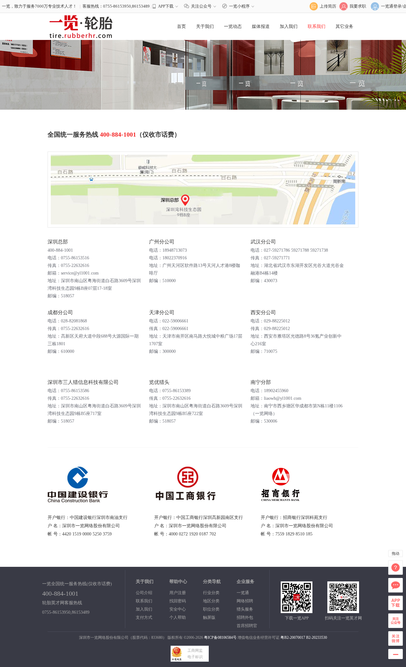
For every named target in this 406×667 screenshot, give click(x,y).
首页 (181, 26)
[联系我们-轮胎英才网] (81, 26)
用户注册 (177, 592)
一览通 (243, 592)
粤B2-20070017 (292, 637)
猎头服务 (245, 609)
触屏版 (209, 617)
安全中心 (177, 609)
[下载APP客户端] (296, 610)
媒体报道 (261, 26)
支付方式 (144, 617)
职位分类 (211, 609)
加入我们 (289, 26)
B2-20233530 (316, 637)
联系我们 (316, 26)
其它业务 (344, 26)
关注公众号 (201, 6)
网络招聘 (245, 601)
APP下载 (166, 6)
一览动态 (233, 26)
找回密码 (177, 601)
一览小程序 (239, 6)
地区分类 (211, 601)
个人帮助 (177, 617)
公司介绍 (144, 592)
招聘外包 (245, 617)
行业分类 (211, 592)
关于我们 (205, 26)
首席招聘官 (247, 625)
